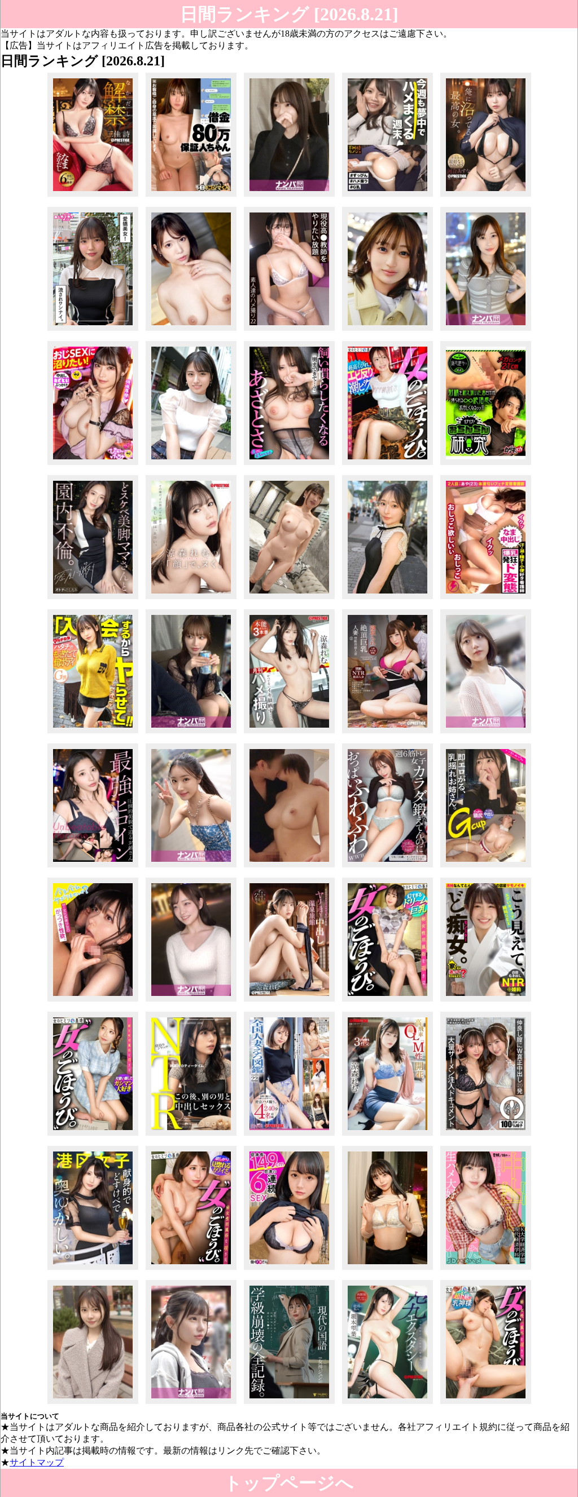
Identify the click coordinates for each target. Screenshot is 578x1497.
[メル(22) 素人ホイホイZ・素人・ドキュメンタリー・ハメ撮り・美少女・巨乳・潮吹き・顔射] (93, 330)
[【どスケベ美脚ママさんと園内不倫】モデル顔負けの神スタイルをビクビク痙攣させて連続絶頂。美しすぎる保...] (93, 599)
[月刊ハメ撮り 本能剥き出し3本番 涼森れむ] (289, 733)
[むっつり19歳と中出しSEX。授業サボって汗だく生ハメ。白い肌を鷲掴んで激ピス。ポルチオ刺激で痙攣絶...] (485, 1269)
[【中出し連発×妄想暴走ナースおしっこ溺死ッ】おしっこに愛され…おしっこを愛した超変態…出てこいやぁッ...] (485, 599)
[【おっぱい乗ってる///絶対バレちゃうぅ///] (387, 867)
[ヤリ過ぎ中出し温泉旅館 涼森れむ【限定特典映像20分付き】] (289, 1001)
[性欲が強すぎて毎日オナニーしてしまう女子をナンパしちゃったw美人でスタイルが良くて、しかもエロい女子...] (485, 330)
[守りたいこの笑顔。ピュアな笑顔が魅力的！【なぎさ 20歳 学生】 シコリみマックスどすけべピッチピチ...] (387, 1269)
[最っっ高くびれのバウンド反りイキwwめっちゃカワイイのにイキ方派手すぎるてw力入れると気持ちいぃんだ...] (387, 465)
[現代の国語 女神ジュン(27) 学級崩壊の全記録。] (289, 1404)
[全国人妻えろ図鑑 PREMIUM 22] (289, 1135)
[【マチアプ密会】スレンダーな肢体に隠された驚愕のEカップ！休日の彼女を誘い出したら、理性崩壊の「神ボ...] (191, 733)
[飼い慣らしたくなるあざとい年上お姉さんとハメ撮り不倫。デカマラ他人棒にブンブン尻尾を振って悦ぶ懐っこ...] (289, 465)
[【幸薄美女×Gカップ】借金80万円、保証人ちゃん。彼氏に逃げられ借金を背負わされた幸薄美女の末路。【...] (191, 196)
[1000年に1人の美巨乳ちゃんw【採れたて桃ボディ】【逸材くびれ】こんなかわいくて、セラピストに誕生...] (387, 1001)
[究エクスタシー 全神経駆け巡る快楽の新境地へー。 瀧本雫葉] (387, 1404)
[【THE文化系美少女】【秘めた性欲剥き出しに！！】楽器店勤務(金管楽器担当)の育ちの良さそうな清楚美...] (93, 1001)
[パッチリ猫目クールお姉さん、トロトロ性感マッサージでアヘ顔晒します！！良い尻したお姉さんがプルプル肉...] (191, 867)
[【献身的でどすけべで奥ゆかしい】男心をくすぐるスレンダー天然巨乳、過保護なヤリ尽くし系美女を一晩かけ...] (93, 1269)
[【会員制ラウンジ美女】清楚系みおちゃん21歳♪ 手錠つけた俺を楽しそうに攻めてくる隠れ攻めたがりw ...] (289, 196)
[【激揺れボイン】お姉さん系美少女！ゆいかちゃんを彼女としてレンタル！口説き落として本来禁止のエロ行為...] (485, 867)
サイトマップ (37, 1462)
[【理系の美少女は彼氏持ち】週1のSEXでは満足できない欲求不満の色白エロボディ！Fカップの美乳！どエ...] (289, 599)
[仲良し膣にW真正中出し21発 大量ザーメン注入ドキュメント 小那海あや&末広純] (485, 1135)
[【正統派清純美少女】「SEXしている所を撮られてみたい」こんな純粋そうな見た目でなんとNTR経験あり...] (191, 465)
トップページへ (289, 1483)
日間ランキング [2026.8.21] (289, 14)
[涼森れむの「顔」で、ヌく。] (191, 599)
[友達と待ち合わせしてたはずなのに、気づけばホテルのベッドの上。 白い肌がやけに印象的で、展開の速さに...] (191, 1001)
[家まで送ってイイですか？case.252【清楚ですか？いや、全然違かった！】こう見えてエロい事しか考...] (485, 1001)
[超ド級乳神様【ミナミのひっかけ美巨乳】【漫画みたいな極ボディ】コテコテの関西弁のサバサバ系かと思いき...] (485, 1404)
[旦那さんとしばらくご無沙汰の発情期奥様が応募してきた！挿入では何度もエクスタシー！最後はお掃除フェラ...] (191, 330)
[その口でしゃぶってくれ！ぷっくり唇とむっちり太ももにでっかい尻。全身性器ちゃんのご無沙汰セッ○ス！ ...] (387, 330)
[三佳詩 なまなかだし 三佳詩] (93, 196)
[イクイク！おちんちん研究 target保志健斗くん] (485, 465)
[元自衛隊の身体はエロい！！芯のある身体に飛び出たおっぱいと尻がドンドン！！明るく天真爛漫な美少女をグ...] (191, 1404)
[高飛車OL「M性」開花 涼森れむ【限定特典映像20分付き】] (387, 1135)
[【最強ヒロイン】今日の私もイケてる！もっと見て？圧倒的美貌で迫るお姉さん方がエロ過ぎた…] (93, 867)
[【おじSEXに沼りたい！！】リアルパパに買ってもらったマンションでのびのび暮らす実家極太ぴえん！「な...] (93, 465)
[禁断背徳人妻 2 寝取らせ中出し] (387, 733)
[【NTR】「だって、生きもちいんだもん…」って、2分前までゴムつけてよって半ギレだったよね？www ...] (191, 1135)
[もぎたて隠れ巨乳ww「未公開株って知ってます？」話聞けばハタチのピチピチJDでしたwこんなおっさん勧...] (93, 733)
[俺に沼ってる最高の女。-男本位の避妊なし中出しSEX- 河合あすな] (485, 196)
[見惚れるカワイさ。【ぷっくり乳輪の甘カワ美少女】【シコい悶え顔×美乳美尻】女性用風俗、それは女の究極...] (191, 1269)
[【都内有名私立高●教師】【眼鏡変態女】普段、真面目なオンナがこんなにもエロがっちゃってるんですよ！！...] (289, 330)
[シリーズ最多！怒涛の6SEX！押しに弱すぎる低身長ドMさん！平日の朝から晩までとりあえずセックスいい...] (289, 1269)
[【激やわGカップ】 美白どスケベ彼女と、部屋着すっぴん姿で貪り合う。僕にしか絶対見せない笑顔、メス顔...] (387, 196)
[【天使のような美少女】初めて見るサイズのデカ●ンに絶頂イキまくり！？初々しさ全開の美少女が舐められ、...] (387, 599)
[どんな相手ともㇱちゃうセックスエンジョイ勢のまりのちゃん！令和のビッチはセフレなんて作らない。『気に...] (485, 733)
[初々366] (289, 867)
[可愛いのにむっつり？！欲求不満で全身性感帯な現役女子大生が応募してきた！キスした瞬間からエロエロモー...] (93, 1404)
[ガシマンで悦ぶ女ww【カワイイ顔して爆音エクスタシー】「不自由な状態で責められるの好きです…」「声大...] (93, 1135)
